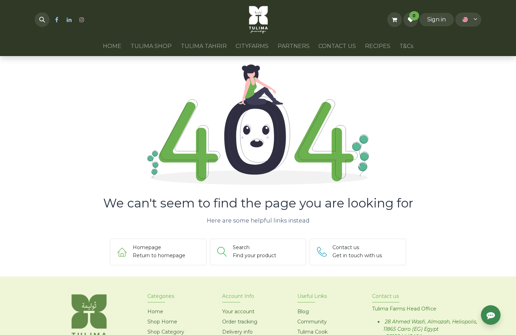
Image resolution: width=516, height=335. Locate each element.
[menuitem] (112, 46)
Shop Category (165, 332)
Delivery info (237, 332)
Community (312, 322)
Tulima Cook (312, 332)
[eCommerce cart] (394, 19)
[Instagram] (81, 19)
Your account (238, 311)
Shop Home (163, 322)
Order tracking (239, 322)
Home (155, 311)
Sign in (436, 19)
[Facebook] (56, 19)
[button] (42, 19)
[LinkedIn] (69, 19)
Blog (303, 311)
